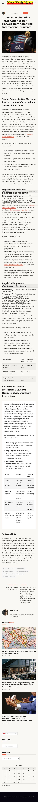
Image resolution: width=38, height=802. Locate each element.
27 (33, 779)
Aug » (8, 785)
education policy (7, 568)
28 (4, 782)
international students (22, 571)
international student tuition (13, 265)
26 (28, 779)
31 (19, 782)
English (7, 733)
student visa (20, 574)
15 (9, 776)
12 (28, 774)
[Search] (35, 3)
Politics (26, 13)
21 (4, 779)
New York (5, 574)
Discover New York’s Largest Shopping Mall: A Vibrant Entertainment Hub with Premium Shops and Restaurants (19, 685)
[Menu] (3, 3)
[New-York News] (20, 2)
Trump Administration (9, 576)
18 (23, 776)
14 (4, 776)
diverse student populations (19, 210)
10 (19, 774)
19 (28, 776)
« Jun (3, 785)
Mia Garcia (11, 13)
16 (14, 776)
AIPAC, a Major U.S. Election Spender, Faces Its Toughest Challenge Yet (19, 652)
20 (33, 776)
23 (14, 779)
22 (9, 779)
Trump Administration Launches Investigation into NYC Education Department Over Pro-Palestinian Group (17, 718)
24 (19, 779)
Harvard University (19, 568)
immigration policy (8, 571)
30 (14, 782)
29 (9, 782)
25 (23, 779)
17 (19, 776)
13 (33, 774)
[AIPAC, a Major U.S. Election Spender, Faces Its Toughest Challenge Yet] (19, 638)
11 (23, 774)
